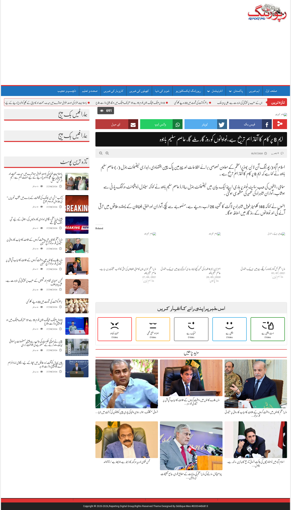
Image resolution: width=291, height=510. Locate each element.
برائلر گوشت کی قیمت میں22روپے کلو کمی (208, 103)
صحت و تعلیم (90, 91)
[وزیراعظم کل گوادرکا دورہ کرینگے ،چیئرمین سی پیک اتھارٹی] (254, 249)
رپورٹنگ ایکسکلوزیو (188, 91)
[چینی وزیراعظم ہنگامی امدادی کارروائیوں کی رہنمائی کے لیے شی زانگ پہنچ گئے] (76, 225)
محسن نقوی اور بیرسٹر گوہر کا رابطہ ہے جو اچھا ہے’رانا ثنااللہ (126, 462)
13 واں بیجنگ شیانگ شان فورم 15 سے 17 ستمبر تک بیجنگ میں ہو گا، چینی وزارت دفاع (147, 103)
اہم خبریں (254, 91)
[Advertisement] (145, 55)
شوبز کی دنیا (162, 91)
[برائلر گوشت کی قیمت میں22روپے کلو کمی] (76, 306)
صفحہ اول (271, 91)
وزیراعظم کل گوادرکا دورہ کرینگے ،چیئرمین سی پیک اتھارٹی (263, 269)
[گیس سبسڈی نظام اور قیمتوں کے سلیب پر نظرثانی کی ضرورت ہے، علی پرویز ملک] (76, 287)
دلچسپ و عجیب (67, 91)
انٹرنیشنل (217, 91)
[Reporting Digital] (258, 13)
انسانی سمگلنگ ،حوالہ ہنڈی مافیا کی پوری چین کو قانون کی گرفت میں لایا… (126, 412)
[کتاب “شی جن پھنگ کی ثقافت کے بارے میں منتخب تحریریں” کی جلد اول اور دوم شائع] (76, 204)
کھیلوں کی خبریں (139, 91)
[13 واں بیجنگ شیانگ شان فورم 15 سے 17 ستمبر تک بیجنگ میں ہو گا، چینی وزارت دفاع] (76, 326)
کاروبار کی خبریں (113, 91)
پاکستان (238, 91)
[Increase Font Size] (107, 153)
